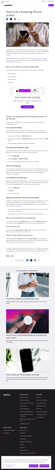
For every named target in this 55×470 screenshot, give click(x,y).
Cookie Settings (9, 465)
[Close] (49, 457)
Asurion (2, 1)
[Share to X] (11, 19)
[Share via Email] (15, 19)
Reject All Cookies (33, 465)
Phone (12, 255)
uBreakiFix (8, 1)
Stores (44, 1)
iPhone (8, 255)
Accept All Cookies (44, 465)
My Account (51, 1)
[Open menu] (3, 5)
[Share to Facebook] (7, 19)
